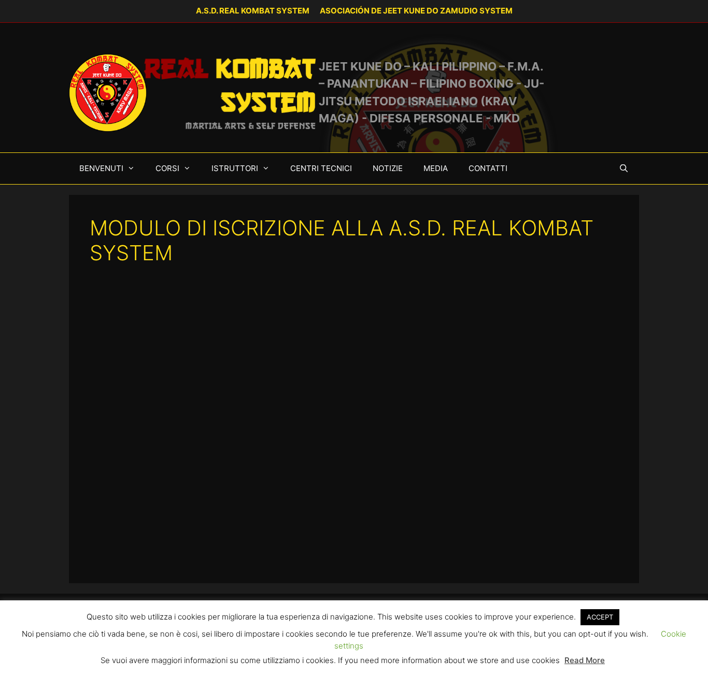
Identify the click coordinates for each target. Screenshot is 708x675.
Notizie (388, 168)
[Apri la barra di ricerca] (623, 168)
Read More (584, 660)
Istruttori (234, 168)
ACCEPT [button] (600, 617)
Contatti (488, 168)
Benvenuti (101, 168)
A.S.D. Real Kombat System (252, 11)
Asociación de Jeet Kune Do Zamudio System (416, 11)
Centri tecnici (321, 168)
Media (435, 168)
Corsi (167, 168)
